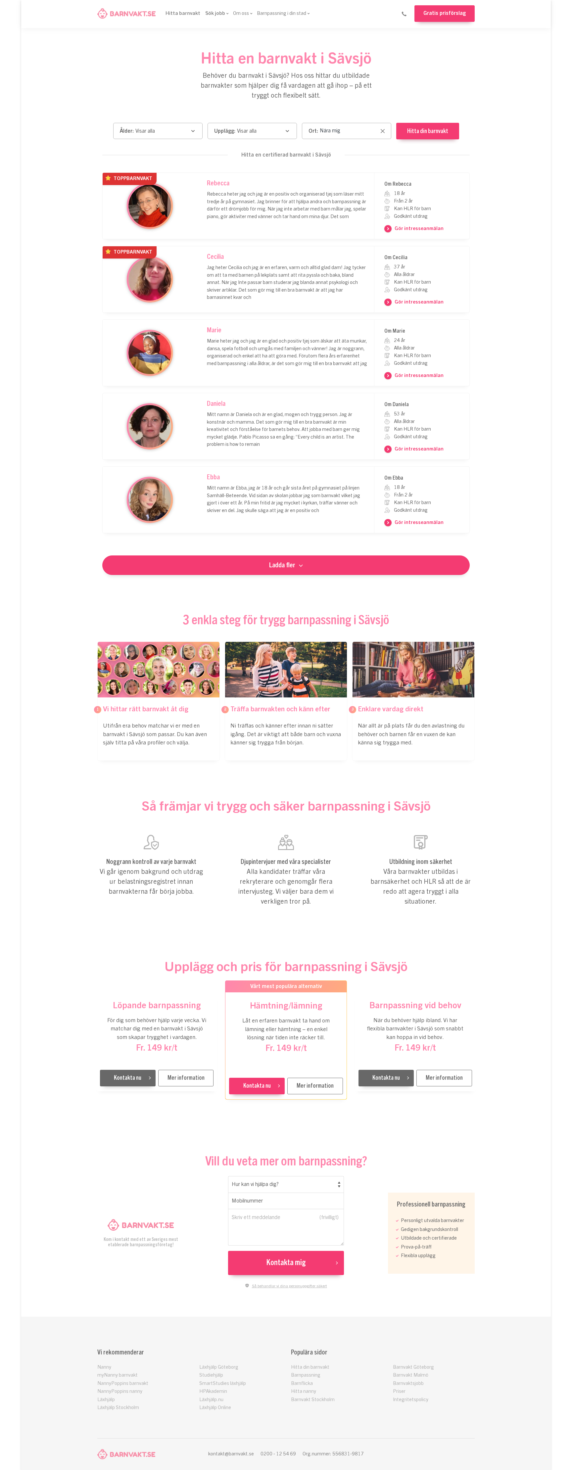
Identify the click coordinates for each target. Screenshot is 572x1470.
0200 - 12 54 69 (278, 1453)
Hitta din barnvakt (427, 131)
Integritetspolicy (410, 1399)
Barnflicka (302, 1383)
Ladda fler (282, 565)
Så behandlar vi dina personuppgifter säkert (289, 1286)
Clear (383, 131)
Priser (399, 1391)
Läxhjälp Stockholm (118, 1407)
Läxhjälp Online (215, 1407)
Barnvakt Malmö (410, 1375)
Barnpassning (305, 1375)
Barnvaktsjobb (408, 1383)
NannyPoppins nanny (119, 1391)
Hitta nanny (303, 1391)
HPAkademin (213, 1391)
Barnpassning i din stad (281, 13)
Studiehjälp (211, 1375)
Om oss (241, 13)
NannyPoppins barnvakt (122, 1383)
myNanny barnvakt (117, 1375)
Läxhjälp (106, 1399)
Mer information (186, 1078)
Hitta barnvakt (183, 13)
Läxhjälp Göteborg (218, 1367)
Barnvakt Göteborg (413, 1367)
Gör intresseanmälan (419, 228)
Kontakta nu (127, 1078)
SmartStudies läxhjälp (222, 1383)
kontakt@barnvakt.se (231, 1453)
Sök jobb (215, 13)
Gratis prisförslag (444, 13)
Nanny (104, 1367)
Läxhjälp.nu (211, 1399)
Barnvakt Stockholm (313, 1399)
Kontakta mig (286, 1263)
